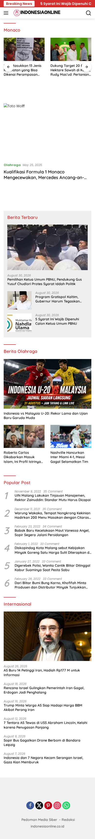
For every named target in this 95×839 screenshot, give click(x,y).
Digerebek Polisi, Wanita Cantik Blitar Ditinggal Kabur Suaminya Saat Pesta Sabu (52, 567)
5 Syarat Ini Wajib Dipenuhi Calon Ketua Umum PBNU (57, 321)
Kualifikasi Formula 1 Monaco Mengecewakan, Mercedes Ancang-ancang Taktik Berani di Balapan (44, 177)
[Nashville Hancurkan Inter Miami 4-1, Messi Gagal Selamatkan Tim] (70, 436)
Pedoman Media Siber (39, 819)
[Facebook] (30, 806)
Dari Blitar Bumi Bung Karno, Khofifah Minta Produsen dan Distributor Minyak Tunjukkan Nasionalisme (50, 585)
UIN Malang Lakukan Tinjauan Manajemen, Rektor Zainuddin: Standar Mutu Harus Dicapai (53, 497)
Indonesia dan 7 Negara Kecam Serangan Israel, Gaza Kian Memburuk (43, 759)
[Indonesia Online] (36, 13)
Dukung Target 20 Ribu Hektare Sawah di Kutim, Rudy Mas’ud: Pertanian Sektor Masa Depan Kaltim (70, 70)
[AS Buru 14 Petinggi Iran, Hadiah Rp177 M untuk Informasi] (47, 636)
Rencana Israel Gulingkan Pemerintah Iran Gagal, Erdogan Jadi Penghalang (44, 690)
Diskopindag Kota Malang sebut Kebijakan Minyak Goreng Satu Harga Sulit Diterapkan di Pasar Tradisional (52, 550)
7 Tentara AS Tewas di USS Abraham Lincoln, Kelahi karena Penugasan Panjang (45, 724)
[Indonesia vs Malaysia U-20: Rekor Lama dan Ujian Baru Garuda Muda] (47, 384)
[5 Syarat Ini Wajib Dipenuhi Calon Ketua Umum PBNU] (19, 322)
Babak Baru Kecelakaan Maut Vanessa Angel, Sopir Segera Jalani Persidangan (52, 532)
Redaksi (68, 819)
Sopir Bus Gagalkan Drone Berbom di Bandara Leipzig (42, 742)
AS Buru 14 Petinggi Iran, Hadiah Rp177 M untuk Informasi (42, 672)
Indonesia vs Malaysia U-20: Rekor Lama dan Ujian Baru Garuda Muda (46, 415)
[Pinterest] (48, 806)
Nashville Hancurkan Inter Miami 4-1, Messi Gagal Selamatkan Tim (69, 457)
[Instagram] (57, 806)
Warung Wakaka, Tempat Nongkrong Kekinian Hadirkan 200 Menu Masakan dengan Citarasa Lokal (53, 515)
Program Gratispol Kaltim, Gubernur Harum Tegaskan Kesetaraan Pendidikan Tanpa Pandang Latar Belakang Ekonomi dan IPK (60, 299)
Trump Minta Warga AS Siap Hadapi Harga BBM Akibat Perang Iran (43, 707)
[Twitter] (39, 806)
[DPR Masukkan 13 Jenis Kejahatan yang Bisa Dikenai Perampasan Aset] (24, 49)
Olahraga (12, 165)
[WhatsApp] (66, 806)
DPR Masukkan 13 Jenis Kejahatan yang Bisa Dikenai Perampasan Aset (22, 70)
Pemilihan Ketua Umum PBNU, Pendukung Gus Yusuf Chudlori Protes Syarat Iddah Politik (44, 281)
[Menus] (7, 13)
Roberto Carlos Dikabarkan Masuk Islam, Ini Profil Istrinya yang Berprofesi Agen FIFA (22, 457)
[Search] (88, 13)
